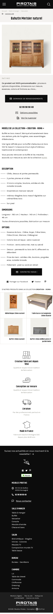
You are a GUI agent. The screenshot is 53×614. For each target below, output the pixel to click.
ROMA (44, 157)
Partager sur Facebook (18, 282)
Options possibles (29, 112)
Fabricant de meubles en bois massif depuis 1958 (26, 361)
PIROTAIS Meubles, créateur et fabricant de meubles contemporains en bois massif (26, 4)
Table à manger (18, 513)
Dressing (16, 585)
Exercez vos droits (32, 598)
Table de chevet (18, 576)
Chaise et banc (18, 527)
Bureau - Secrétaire (20, 562)
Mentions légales (16, 596)
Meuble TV (16, 545)
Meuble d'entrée (19, 524)
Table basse (17, 550)
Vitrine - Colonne (19, 542)
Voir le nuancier (28, 118)
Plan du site (28, 596)
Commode (16, 579)
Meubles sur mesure (26, 385)
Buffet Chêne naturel (13, 331)
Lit (13, 573)
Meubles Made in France (26, 429)
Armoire (15, 588)
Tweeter (38, 282)
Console (15, 521)
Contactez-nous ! (28, 272)
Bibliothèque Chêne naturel (13, 305)
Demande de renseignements (28, 98)
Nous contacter (23, 501)
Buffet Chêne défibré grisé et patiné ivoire (39, 331)
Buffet (14, 515)
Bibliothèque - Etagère (22, 539)
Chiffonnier (17, 582)
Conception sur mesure (26, 407)
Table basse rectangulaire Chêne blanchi (39, 305)
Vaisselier (9, 14)
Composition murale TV (22, 547)
